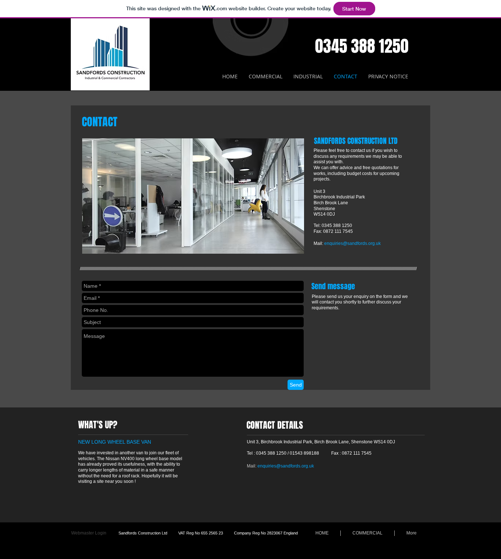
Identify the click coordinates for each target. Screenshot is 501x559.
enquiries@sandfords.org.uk (352, 243)
